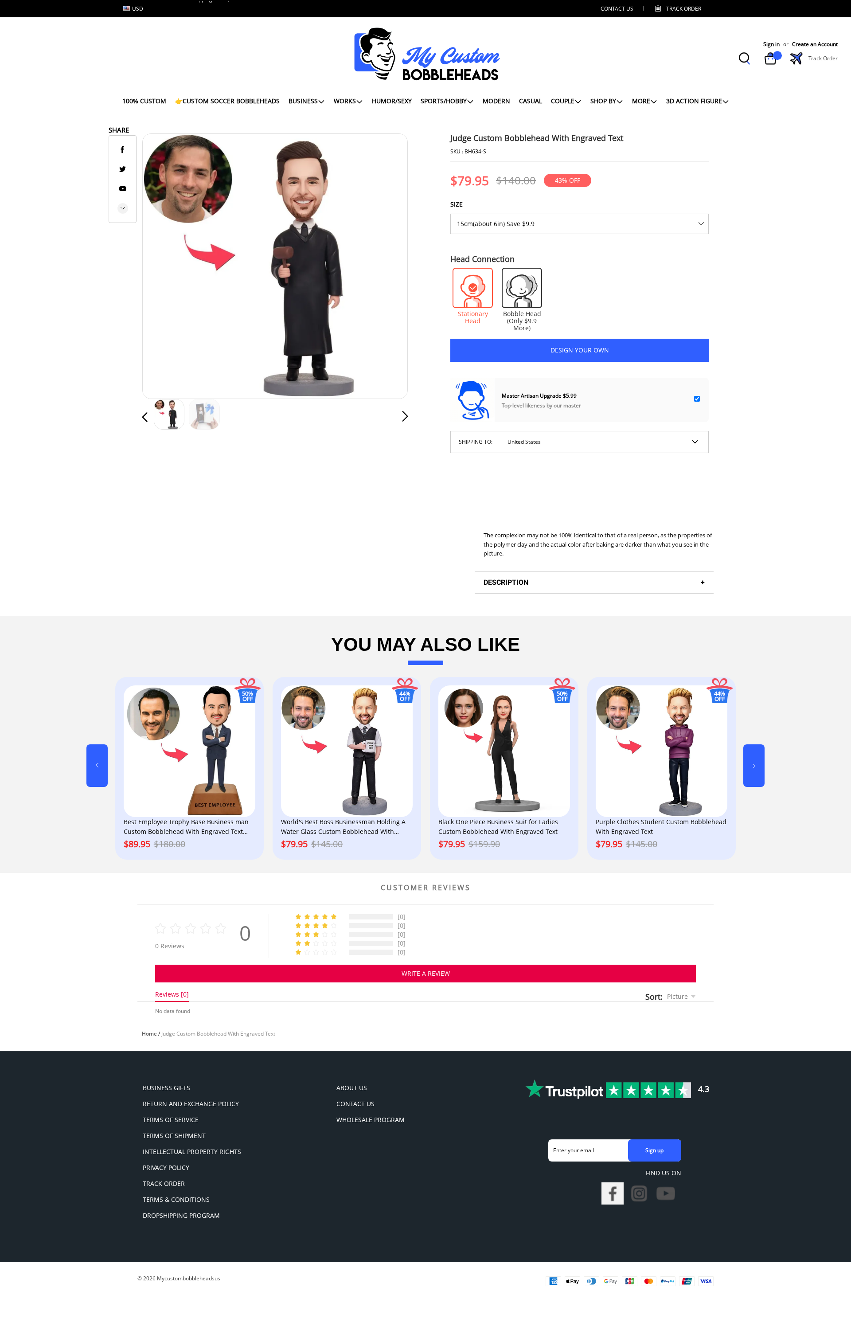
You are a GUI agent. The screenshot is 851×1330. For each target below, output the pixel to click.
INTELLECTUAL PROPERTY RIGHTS (192, 1151)
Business (303, 101)
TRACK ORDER (164, 1183)
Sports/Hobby (444, 101)
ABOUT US (351, 1088)
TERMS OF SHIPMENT (174, 1135)
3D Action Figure (694, 101)
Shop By (603, 101)
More (641, 101)
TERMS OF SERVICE (171, 1119)
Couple (562, 101)
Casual (530, 101)
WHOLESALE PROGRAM (370, 1119)
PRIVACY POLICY (166, 1167)
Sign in (771, 44)
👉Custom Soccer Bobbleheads (227, 101)
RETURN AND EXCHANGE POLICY (191, 1103)
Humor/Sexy (392, 101)
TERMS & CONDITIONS (176, 1199)
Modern (496, 101)
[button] (162, 264)
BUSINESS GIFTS (166, 1088)
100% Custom (144, 101)
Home (149, 1033)
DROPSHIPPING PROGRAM (181, 1215)
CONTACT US (617, 8)
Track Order (683, 8)
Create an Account (815, 44)
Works (345, 101)
